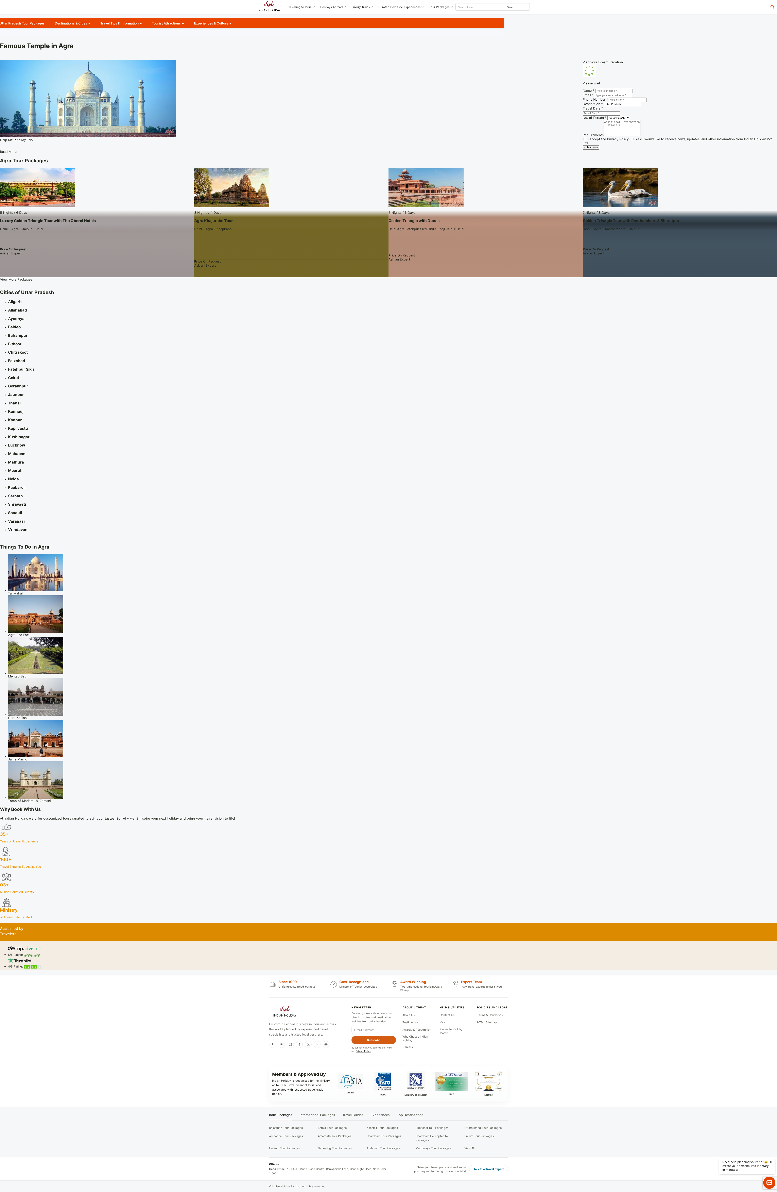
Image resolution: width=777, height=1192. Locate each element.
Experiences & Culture (211, 23)
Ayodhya (16, 318)
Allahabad (17, 310)
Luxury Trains (360, 7)
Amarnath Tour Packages (334, 1136)
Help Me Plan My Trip (16, 140)
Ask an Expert (11, 253)
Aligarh (15, 301)
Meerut (14, 470)
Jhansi (14, 403)
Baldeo (14, 327)
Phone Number (595, 99)
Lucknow (16, 445)
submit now (591, 147)
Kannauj (15, 411)
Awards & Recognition (416, 1029)
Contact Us (447, 1015)
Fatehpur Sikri (21, 369)
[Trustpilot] (272, 1044)
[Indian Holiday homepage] (284, 1012)
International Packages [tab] (317, 1115)
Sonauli (15, 512)
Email (588, 95)
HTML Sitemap (487, 1022)
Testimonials (410, 1022)
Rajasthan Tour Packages (286, 1127)
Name (588, 90)
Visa (442, 1022)
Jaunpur (16, 394)
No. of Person (594, 118)
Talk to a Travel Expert (488, 1169)
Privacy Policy (617, 139)
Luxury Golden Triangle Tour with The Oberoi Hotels (48, 220)
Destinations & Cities (71, 23)
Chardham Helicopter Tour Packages (433, 1138)
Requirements (593, 135)
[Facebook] (299, 1044)
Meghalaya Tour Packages (433, 1148)
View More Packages (16, 279)
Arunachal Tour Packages (286, 1136)
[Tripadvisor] (281, 1044)
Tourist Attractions (166, 23)
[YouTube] (326, 1044)
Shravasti (17, 504)
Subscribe (373, 1040)
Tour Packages (439, 7)
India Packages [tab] (280, 1115)
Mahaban (16, 453)
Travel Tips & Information (119, 23)
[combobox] (474, 7)
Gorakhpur (18, 386)
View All (469, 1148)
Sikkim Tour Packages (479, 1136)
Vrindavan (18, 529)
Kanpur (15, 420)
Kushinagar (19, 437)
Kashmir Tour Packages (382, 1127)
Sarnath (15, 496)
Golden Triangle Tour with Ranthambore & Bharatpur (631, 220)
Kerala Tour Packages (332, 1127)
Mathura (16, 462)
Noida (13, 479)
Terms (389, 1047)
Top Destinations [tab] (410, 1115)
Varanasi (16, 521)
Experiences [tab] (380, 1115)
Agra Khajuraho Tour (213, 220)
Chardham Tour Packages (384, 1136)
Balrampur (18, 335)
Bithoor (14, 344)
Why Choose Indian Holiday (415, 1038)
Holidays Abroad (331, 7)
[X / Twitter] (308, 1044)
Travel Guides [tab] (352, 1115)
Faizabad (16, 360)
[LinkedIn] (317, 1044)
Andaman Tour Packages (383, 1148)
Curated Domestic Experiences (399, 7)
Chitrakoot (18, 352)
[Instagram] (290, 1044)
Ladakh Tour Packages (284, 1148)
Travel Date (593, 108)
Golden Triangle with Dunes (414, 220)
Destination (593, 104)
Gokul (13, 377)
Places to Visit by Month (451, 1031)
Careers (407, 1047)
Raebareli (16, 487)
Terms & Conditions (490, 1015)
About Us (408, 1015)
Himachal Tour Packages (432, 1127)
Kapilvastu (18, 428)
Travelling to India (299, 7)
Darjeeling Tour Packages (335, 1148)
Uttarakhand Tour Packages (483, 1127)
